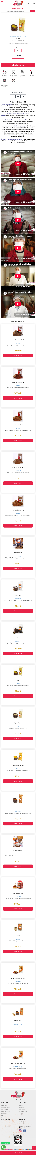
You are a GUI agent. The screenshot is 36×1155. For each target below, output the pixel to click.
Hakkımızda (4, 1105)
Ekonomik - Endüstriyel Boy (18, 36)
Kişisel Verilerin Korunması (8, 1130)
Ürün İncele (18, 355)
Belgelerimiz (4, 1113)
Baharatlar (21, 1107)
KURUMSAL (5, 1103)
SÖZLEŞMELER (6, 1119)
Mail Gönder (22, 1124)
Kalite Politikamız (5, 1107)
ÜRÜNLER (22, 1103)
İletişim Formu (23, 1122)
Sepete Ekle (18, 1153)
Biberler (21, 1105)
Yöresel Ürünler (23, 1111)
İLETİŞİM (22, 1119)
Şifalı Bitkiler (22, 1109)
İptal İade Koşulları (6, 1122)
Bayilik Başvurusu (5, 1111)
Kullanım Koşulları (5, 1126)
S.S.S (2, 1117)
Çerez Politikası (5, 1124)
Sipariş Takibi (4, 1109)
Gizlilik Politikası (5, 1128)
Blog (2, 1115)
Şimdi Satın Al (18, 65)
